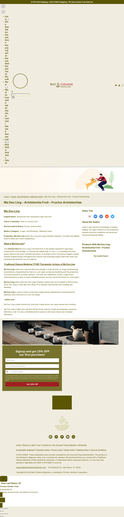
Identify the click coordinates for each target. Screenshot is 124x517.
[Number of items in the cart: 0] (122, 85)
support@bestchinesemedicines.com (31, 467)
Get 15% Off (32, 384)
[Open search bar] (12, 92)
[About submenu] (6, 87)
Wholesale (82, 445)
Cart (38, 445)
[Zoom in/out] (7, 508)
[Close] (3, 479)
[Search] (13, 97)
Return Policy (69, 450)
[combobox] (8, 372)
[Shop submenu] (7, 19)
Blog (33, 445)
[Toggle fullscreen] (5, 508)
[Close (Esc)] (1, 508)
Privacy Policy (57, 450)
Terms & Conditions (98, 450)
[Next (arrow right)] (3, 516)
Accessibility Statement (25, 450)
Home (6, 197)
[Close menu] (3, 11)
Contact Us (46, 445)
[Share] (3, 508)
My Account (57, 445)
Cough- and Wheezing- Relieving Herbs (27, 197)
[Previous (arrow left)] (1, 516)
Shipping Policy (82, 450)
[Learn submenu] (7, 142)
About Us (26, 445)
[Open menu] (3, 6)
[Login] (119, 85)
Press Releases (70, 445)
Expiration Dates (43, 450)
